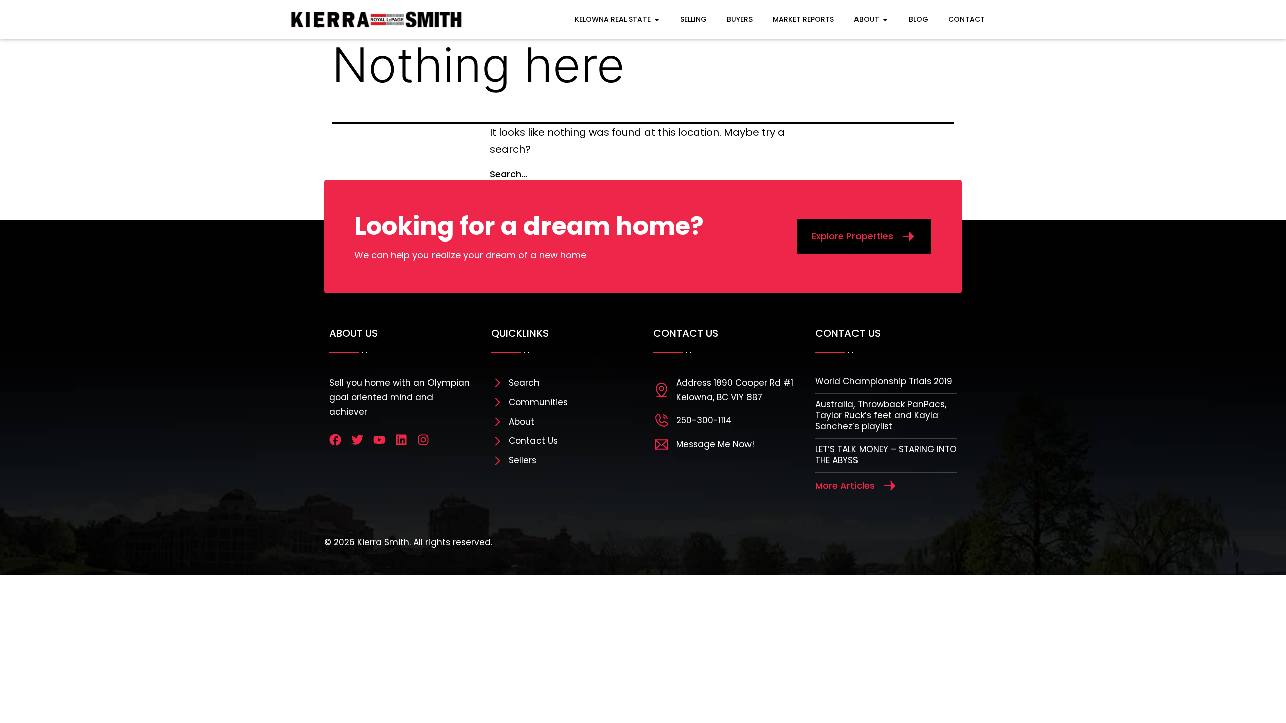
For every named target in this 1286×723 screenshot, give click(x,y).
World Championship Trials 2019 (883, 381)
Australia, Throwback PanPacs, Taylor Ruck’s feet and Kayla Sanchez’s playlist (880, 415)
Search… (508, 174)
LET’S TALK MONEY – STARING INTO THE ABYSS (886, 454)
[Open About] (885, 19)
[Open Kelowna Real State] (656, 19)
